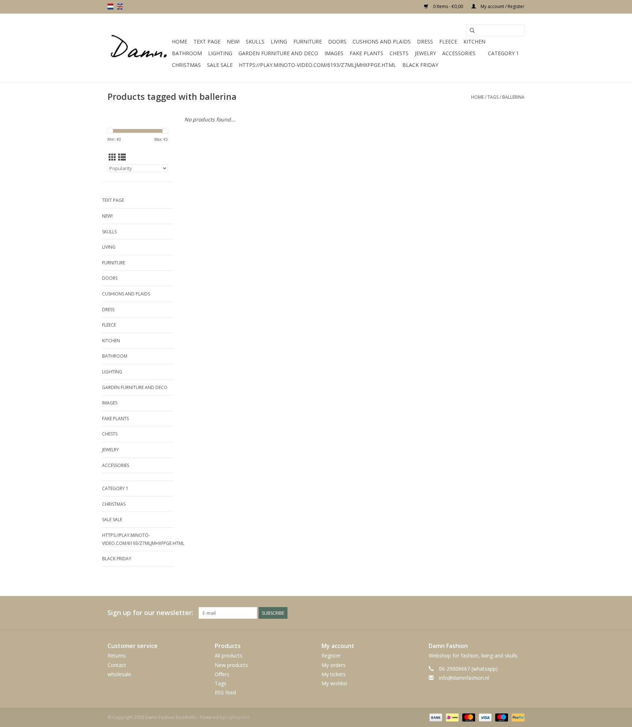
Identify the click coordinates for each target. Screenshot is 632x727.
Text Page (207, 41)
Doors (337, 41)
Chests (399, 53)
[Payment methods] (435, 717)
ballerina (513, 97)
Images (333, 53)
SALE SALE (220, 64)
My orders (333, 665)
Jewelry (425, 53)
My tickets (333, 674)
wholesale (119, 674)
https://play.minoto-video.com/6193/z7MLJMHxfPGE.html (317, 64)
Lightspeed (237, 717)
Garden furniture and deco (278, 53)
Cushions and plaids (382, 41)
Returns (117, 655)
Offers (222, 674)
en (120, 7)
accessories (458, 53)
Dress (425, 41)
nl (110, 7)
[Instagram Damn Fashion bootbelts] (518, 613)
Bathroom (187, 53)
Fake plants (366, 53)
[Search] (472, 31)
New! (233, 41)
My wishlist (334, 683)
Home (179, 41)
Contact (117, 665)
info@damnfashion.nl (464, 677)
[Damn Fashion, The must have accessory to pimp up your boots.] (139, 48)
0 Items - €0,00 (448, 6)
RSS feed (225, 692)
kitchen (474, 41)
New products (231, 665)
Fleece (448, 41)
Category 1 (503, 53)
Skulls (255, 41)
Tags (493, 97)
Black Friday (420, 64)
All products (228, 655)
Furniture (307, 41)
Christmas (186, 64)
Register (331, 655)
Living (279, 41)
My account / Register (501, 6)
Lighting (220, 53)
